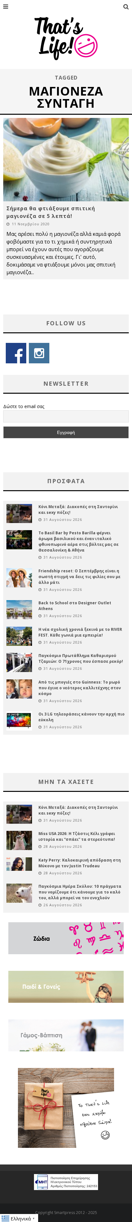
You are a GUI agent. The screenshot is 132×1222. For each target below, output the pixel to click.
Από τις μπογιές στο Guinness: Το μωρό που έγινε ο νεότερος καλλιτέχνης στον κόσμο (79, 687)
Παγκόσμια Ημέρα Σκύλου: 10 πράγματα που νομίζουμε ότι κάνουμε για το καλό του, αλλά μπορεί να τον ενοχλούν (79, 892)
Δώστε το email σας (23, 406)
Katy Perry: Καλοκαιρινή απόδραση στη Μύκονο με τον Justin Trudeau (79, 863)
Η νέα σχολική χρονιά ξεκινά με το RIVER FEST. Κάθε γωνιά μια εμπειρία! (80, 632)
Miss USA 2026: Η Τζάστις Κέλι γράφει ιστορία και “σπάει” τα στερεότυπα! (76, 836)
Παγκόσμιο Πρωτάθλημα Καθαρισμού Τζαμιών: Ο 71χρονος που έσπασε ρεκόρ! (80, 658)
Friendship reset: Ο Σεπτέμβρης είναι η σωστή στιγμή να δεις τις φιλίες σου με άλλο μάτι (79, 576)
